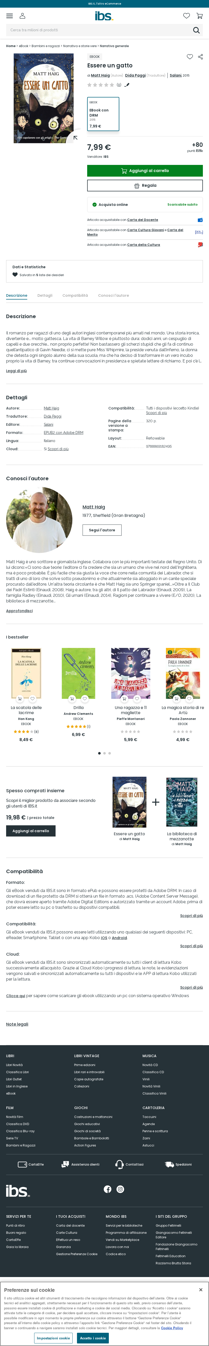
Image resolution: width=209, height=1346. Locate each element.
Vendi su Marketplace (122, 1240)
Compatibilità (75, 295)
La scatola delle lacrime (26, 710)
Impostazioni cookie (53, 1338)
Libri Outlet (14, 1079)
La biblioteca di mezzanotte (182, 836)
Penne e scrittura (155, 1131)
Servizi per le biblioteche (124, 1225)
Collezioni (81, 1086)
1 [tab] (44, 139)
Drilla (78, 708)
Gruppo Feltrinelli (168, 1225)
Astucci (148, 1145)
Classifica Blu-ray (20, 1131)
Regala (148, 185)
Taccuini (149, 1117)
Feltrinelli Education (171, 1256)
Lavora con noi (117, 1247)
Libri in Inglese (17, 1086)
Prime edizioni (84, 1065)
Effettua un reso (68, 1240)
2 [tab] (104, 754)
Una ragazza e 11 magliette (131, 710)
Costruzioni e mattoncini (93, 1117)
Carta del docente (70, 1225)
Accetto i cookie (93, 1338)
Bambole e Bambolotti (91, 1138)
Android (119, 937)
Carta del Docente (142, 220)
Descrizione (16, 295)
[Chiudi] (200, 1289)
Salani (175, 75)
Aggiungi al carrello (148, 170)
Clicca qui (15, 995)
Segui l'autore (102, 530)
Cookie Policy (172, 1327)
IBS (106, 156)
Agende (148, 1124)
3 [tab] (110, 754)
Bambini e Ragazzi (20, 1145)
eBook (11, 1093)
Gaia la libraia (17, 1247)
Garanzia (63, 1247)
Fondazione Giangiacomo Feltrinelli (176, 1246)
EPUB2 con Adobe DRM (63, 433)
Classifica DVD (17, 1124)
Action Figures (85, 1145)
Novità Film (14, 1117)
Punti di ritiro (15, 1225)
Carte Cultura (66, 1232)
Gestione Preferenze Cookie (76, 1254)
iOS (104, 937)
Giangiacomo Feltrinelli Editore (174, 1234)
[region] (104, 1314)
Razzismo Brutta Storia (173, 1263)
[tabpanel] (43, 98)
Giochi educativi (87, 1124)
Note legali (17, 1024)
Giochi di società (87, 1131)
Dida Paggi (135, 75)
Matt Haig (100, 75)
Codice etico (116, 1254)
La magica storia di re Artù (183, 710)
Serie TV (12, 1138)
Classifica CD (153, 1072)
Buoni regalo (16, 1232)
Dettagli (44, 295)
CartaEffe (13, 1240)
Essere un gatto (129, 834)
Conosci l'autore (113, 295)
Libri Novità (14, 1065)
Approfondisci (19, 610)
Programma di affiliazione (126, 1232)
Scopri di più (58, 449)
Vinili (146, 1079)
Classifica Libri (17, 1072)
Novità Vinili (151, 1086)
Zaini (146, 1138)
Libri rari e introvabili (89, 1072)
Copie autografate (88, 1079)
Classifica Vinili (154, 1093)
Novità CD (150, 1065)
